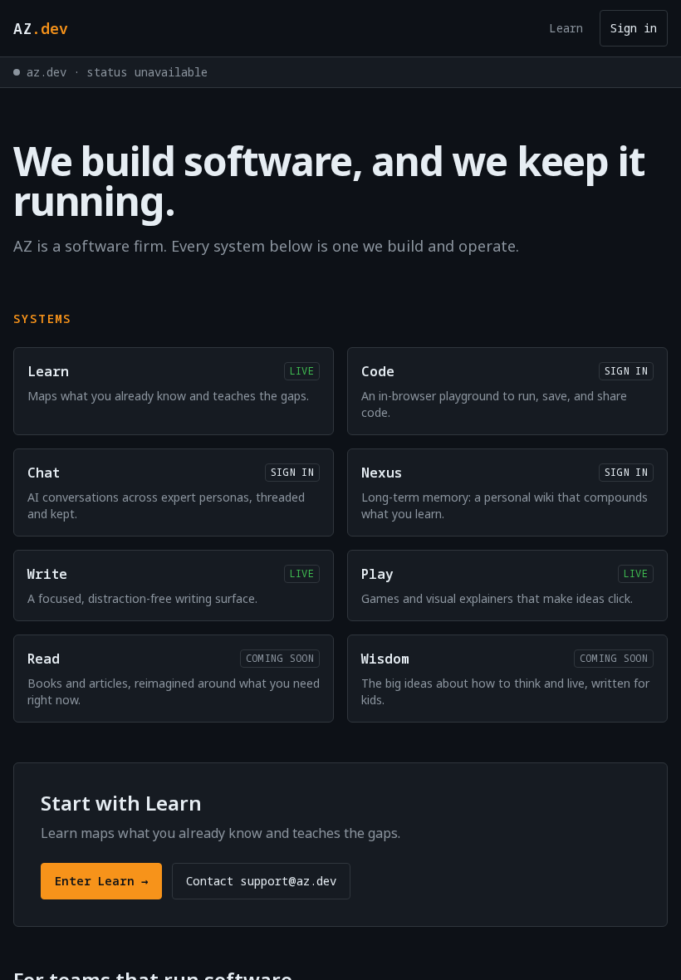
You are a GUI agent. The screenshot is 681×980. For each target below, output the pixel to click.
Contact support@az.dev (261, 881)
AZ (40, 28)
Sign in (633, 28)
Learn (566, 28)
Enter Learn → (101, 881)
